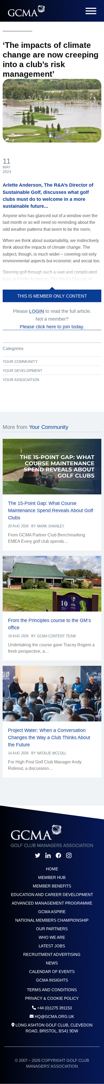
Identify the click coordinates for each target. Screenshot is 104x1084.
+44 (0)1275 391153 (54, 1008)
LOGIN (36, 311)
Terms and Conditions (52, 989)
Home (52, 869)
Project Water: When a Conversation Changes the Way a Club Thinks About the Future (49, 737)
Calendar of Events (52, 971)
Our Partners (52, 929)
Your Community (20, 361)
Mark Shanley (51, 526)
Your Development (22, 370)
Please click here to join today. (52, 326)
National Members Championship (52, 920)
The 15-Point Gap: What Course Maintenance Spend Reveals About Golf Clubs (50, 510)
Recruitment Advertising (52, 954)
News (52, 963)
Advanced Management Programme (52, 903)
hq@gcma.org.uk (54, 1016)
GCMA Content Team (56, 636)
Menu (91, 11)
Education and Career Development (52, 894)
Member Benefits (52, 886)
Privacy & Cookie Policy (52, 998)
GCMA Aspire (52, 911)
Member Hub (52, 877)
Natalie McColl (51, 753)
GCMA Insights (52, 980)
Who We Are (52, 937)
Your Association (21, 380)
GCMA (26, 10)
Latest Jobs (52, 946)
